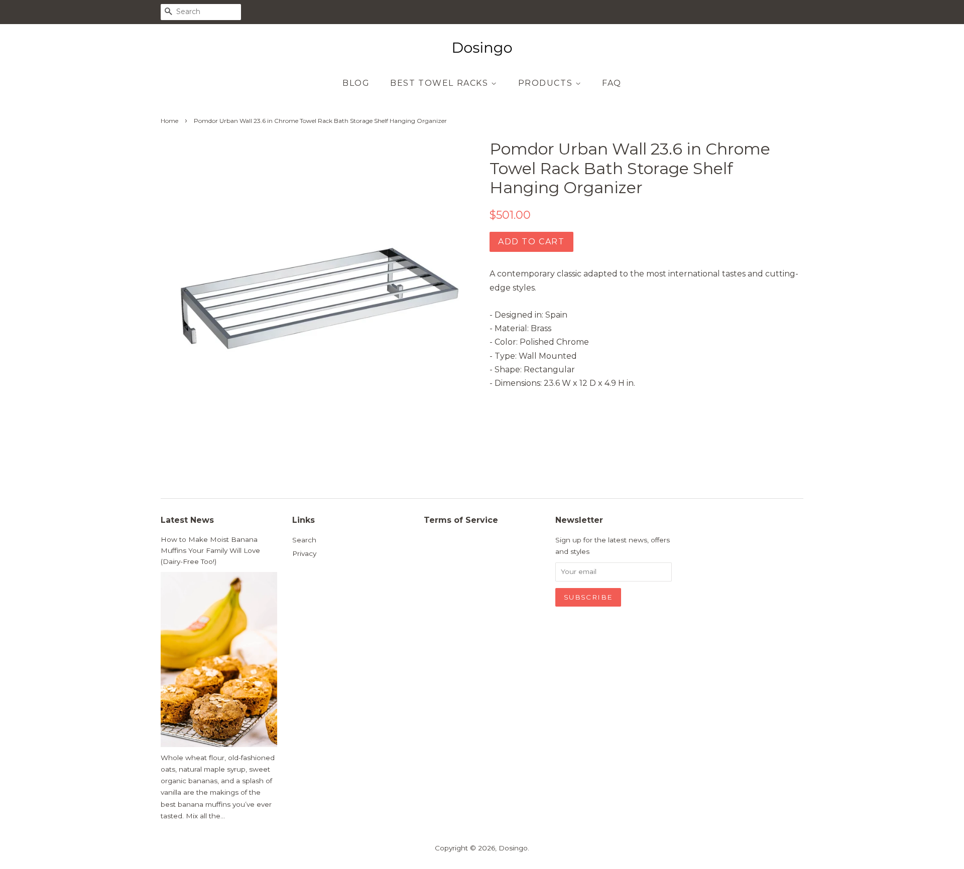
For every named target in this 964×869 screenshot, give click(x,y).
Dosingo (513, 848)
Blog (356, 83)
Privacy (304, 553)
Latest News (187, 520)
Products (546, 83)
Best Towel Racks (440, 83)
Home (169, 120)
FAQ (612, 83)
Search (304, 540)
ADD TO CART (531, 241)
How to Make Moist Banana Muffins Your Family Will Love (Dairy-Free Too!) (210, 550)
